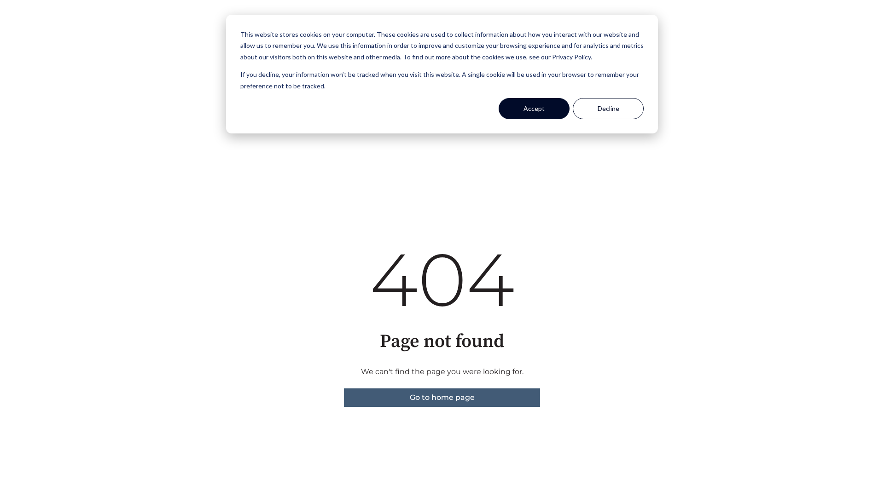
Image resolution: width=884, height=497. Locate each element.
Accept (534, 108)
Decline (608, 108)
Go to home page (442, 397)
